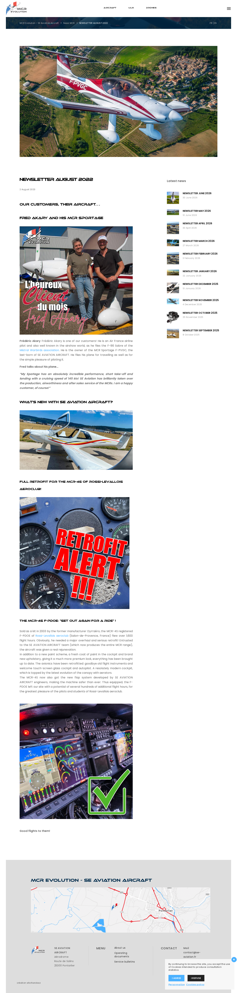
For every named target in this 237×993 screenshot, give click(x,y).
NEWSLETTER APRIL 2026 (197, 223)
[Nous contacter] (120, 910)
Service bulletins (124, 961)
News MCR (69, 23)
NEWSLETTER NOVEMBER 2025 (201, 300)
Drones (151, 7)
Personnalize (176, 984)
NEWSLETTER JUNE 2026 (197, 193)
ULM (131, 7)
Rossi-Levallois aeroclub (52, 636)
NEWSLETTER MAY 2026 (197, 210)
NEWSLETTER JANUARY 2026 (200, 271)
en (215, 23)
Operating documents (121, 954)
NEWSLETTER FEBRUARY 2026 (200, 253)
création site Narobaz (29, 982)
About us (120, 948)
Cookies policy (195, 984)
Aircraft (110, 7)
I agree (176, 978)
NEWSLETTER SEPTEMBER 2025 (201, 330)
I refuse (196, 978)
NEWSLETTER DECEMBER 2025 (200, 284)
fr (211, 23)
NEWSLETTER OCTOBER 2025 (200, 312)
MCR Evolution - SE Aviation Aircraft (39, 23)
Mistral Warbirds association (39, 350)
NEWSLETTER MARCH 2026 (199, 241)
